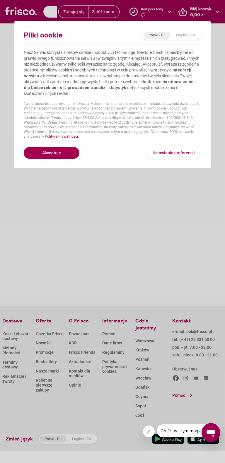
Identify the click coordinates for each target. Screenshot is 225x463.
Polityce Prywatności (61, 136)
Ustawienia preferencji (174, 153)
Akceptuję (51, 153)
